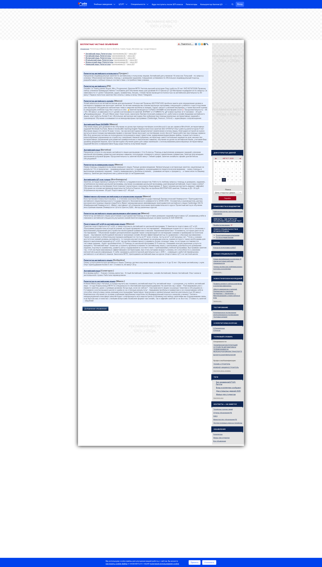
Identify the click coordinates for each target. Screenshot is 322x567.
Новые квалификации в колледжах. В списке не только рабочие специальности (227, 261)
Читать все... (217, 272)
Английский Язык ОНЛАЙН (96, 124)
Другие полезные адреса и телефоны (227, 423)
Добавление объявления (95, 309)
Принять (194, 562)
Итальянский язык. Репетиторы (99, 60)
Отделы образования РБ (222, 413)
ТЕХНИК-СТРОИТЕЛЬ (221, 364)
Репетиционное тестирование (224, 313)
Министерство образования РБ (225, 419)
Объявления (84, 49)
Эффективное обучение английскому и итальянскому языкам (113, 196)
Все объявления (219, 441)
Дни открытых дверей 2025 (228, 391)
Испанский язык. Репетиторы (98, 58)
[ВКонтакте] (196, 43)
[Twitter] (199, 43)
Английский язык (92, 150)
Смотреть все (218, 398)
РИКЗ (215, 416)
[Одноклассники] (202, 43)
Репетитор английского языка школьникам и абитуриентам (112, 213)
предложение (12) (120, 54)
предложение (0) (119, 56)
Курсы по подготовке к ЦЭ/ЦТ (224, 248)
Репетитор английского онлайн (98, 101)
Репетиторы (191, 4)
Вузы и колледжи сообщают (228, 388)
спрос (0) (132, 54)
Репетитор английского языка (98, 260)
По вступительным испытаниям (227, 235)
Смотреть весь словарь (222, 371)
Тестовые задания (220, 317)
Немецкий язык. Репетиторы (98, 64)
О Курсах (216, 330)
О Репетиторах (219, 328)
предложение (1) (118, 64)
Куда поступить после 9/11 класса (167, 4)
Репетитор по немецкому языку (99, 165)
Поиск (228, 189)
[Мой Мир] (204, 43)
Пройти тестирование (221, 225)
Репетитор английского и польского (101, 73)
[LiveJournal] (207, 43)
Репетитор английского (95, 86)
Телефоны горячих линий (223, 409)
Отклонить (209, 562)
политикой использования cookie (164, 564)
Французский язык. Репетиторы (99, 62)
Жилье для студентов (226, 394)
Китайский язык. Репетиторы (98, 56)
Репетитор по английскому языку (99, 281)
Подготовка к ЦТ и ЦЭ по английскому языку (104, 224)
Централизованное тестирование (226, 315)
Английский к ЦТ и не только (97, 179)
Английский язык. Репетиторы (99, 54)
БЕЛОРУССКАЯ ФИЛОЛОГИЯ (224, 355)
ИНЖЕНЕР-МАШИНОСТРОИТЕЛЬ (226, 367)
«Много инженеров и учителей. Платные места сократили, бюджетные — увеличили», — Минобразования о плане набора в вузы (226, 293)
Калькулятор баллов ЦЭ (211, 4)
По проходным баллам (224, 237)
